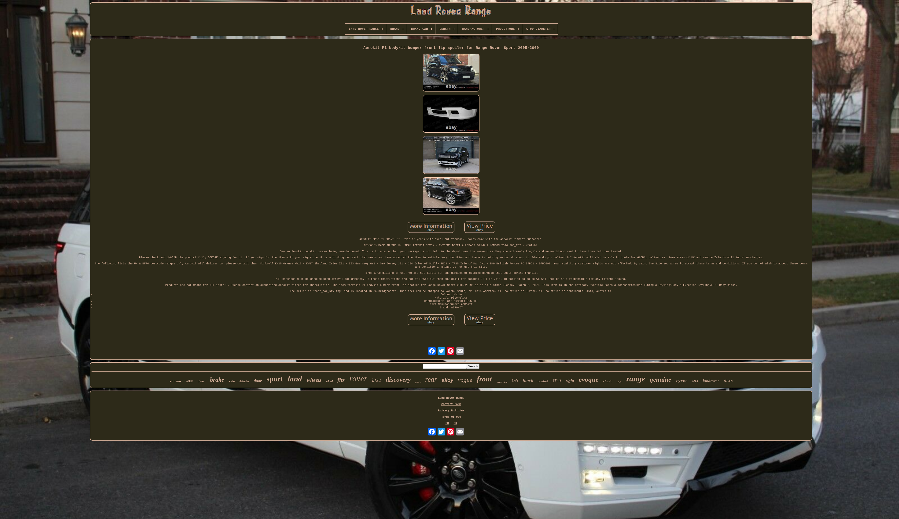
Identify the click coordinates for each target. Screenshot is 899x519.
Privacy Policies (451, 410)
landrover (711, 381)
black (528, 380)
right (570, 380)
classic (607, 381)
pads (417, 381)
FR (455, 423)
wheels (314, 380)
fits (341, 380)
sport (274, 379)
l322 (376, 380)
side (232, 381)
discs (728, 380)
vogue (465, 380)
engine (175, 381)
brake (217, 379)
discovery (398, 379)
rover (358, 378)
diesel (201, 381)
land (295, 379)
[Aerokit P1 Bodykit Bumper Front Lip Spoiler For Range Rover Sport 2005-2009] (451, 73)
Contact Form (451, 404)
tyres (682, 381)
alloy (447, 380)
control (543, 381)
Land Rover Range (451, 398)
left (515, 381)
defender (244, 381)
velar (189, 381)
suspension (502, 382)
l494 (695, 381)
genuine (660, 379)
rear (431, 379)
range (635, 378)
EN (447, 423)
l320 (557, 380)
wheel (329, 381)
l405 (619, 381)
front (484, 379)
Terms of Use (451, 417)
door (258, 380)
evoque (589, 379)
